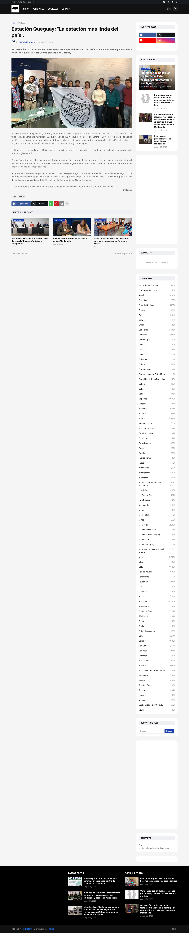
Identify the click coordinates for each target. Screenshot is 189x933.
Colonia (157, 364)
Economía (157, 408)
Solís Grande (157, 660)
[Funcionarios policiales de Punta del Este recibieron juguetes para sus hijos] (131, 881)
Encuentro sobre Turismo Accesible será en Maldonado (70, 239)
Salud (157, 641)
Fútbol (157, 463)
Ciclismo (157, 349)
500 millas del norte (157, 290)
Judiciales (157, 477)
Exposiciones (157, 443)
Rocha (157, 626)
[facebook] (164, 2)
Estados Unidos (157, 433)
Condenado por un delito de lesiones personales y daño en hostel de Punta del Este (164, 100)
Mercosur (157, 510)
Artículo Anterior (20, 253)
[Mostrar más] (67, 203)
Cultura (157, 384)
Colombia (157, 359)
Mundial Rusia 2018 (157, 529)
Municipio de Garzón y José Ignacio (156, 550)
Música (157, 557)
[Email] (61, 203)
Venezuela (157, 700)
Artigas (157, 310)
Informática (157, 467)
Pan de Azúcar (157, 572)
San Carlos (157, 645)
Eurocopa (157, 438)
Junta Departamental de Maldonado (156, 483)
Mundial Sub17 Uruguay (157, 534)
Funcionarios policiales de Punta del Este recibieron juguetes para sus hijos (158, 879)
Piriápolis (157, 591)
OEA (157, 562)
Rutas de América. (157, 631)
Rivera (157, 621)
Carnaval (157, 334)
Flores (157, 448)
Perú (157, 586)
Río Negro (157, 616)
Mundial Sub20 (157, 539)
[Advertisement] (157, 199)
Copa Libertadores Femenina (157, 379)
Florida (157, 453)
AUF (157, 315)
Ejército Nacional (157, 423)
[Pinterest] (56, 203)
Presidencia (157, 606)
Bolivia (157, 320)
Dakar (157, 389)
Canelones (157, 330)
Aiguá (157, 295)
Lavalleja (157, 490)
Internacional (157, 472)
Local (65, 9)
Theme (50, 929)
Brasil (157, 325)
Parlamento (157, 577)
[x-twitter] (168, 2)
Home (175, 929)
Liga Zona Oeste (157, 500)
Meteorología (157, 515)
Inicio (13, 2)
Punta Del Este (157, 611)
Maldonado (157, 505)
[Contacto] (166, 45)
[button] (168, 8)
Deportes (157, 399)
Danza (157, 394)
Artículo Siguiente (122, 253)
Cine (157, 354)
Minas (157, 520)
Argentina (157, 300)
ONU (157, 567)
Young (157, 710)
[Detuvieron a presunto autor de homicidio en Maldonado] (145, 139)
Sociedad (31, 2)
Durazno (157, 404)
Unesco (157, 695)
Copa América (157, 369)
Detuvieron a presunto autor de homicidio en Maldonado (162, 140)
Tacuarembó (157, 675)
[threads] (177, 2)
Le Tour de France (157, 495)
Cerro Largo (157, 339)
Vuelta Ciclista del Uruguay (157, 705)
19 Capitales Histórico (157, 285)
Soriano (157, 665)
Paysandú (157, 581)
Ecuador (157, 413)
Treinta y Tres (157, 685)
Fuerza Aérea (157, 458)
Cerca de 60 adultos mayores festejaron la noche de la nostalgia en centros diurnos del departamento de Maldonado (164, 120)
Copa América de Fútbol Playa (157, 374)
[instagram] (166, 40)
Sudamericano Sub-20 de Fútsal (157, 670)
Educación (157, 418)
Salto (157, 636)
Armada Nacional (157, 305)
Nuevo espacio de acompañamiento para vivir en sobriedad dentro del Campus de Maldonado (100, 881)
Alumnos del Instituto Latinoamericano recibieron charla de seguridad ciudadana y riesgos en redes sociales (102, 895)
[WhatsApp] (51, 203)
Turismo (21, 23)
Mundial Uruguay (157, 544)
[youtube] (173, 2)
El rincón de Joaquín (157, 428)
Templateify (26, 929)
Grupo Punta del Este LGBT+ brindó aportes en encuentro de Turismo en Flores (111, 241)
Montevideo (157, 525)
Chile (157, 344)
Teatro (157, 680)
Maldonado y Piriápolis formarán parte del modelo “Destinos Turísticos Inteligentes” (29, 241)
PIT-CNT (157, 596)
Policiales (22, 2)
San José (157, 650)
